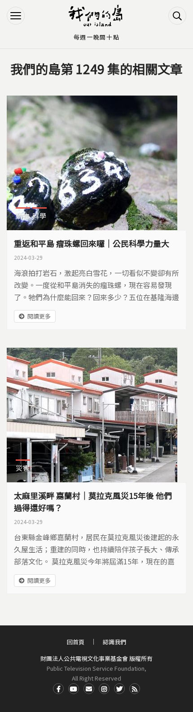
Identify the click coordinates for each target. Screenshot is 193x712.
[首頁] (96, 15)
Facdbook (58, 688)
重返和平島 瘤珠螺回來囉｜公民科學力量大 (91, 243)
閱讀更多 (39, 316)
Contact (88, 688)
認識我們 (114, 642)
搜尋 (177, 16)
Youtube (73, 688)
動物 (23, 215)
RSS (134, 688)
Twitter (119, 688)
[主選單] (16, 16)
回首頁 (75, 642)
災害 (23, 467)
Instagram (104, 688)
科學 (39, 215)
